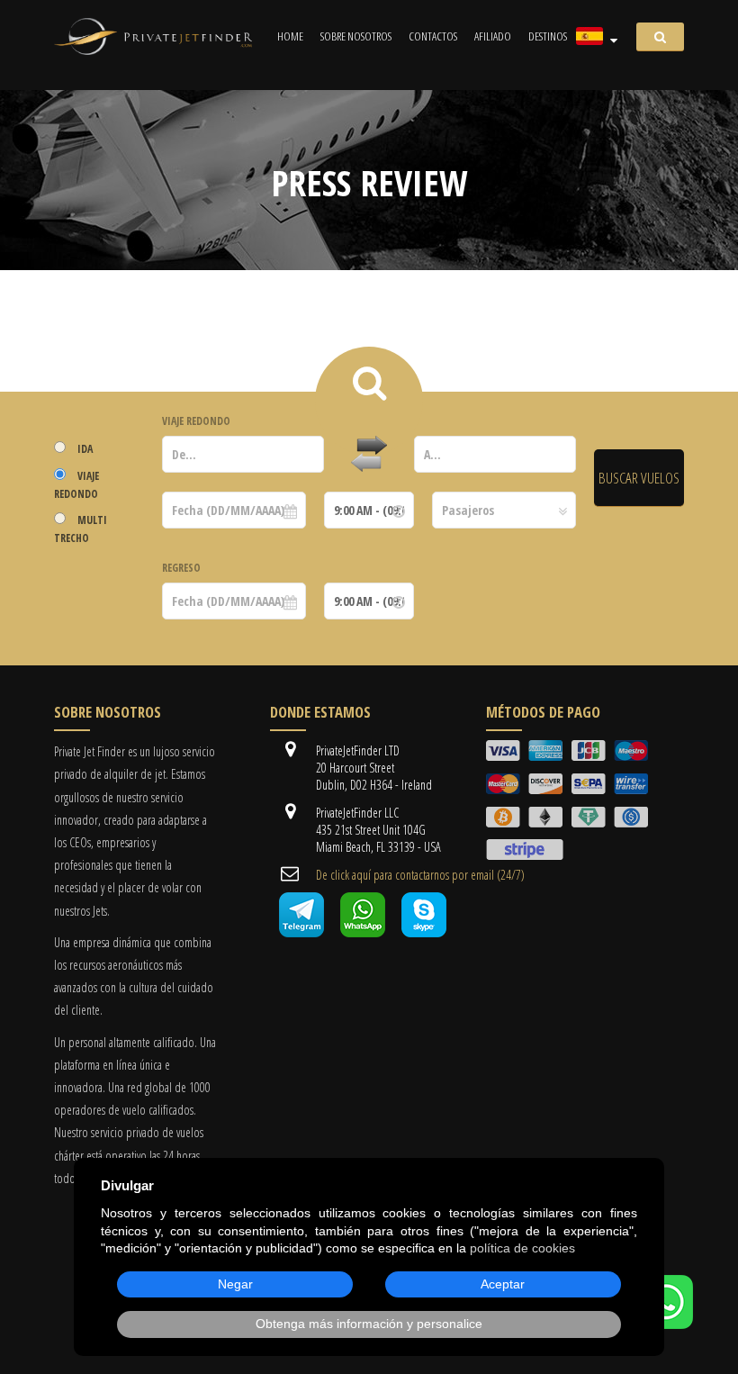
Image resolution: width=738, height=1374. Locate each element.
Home (290, 36)
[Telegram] (301, 932)
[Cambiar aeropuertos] (369, 455)
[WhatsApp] (666, 1324)
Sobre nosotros (356, 36)
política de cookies (522, 1248)
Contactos (433, 36)
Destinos (547, 36)
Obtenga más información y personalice (369, 1323)
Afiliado (492, 36)
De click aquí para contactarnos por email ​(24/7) (420, 874)
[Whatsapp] (362, 932)
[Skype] (423, 932)
